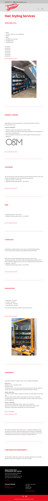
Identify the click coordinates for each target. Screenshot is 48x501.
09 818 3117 (9, 2)
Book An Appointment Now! (11, 58)
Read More (7, 480)
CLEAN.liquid (9, 239)
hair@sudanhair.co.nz (9, 487)
